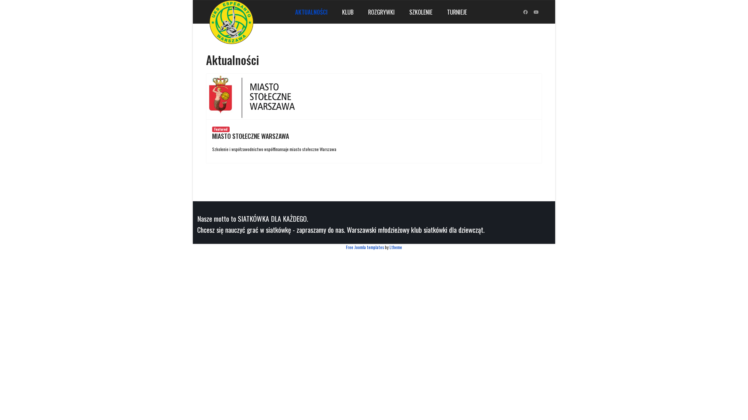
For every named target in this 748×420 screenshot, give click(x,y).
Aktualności (311, 12)
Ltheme (395, 247)
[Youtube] (536, 11)
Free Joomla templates (365, 247)
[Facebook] (525, 11)
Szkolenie (420, 12)
